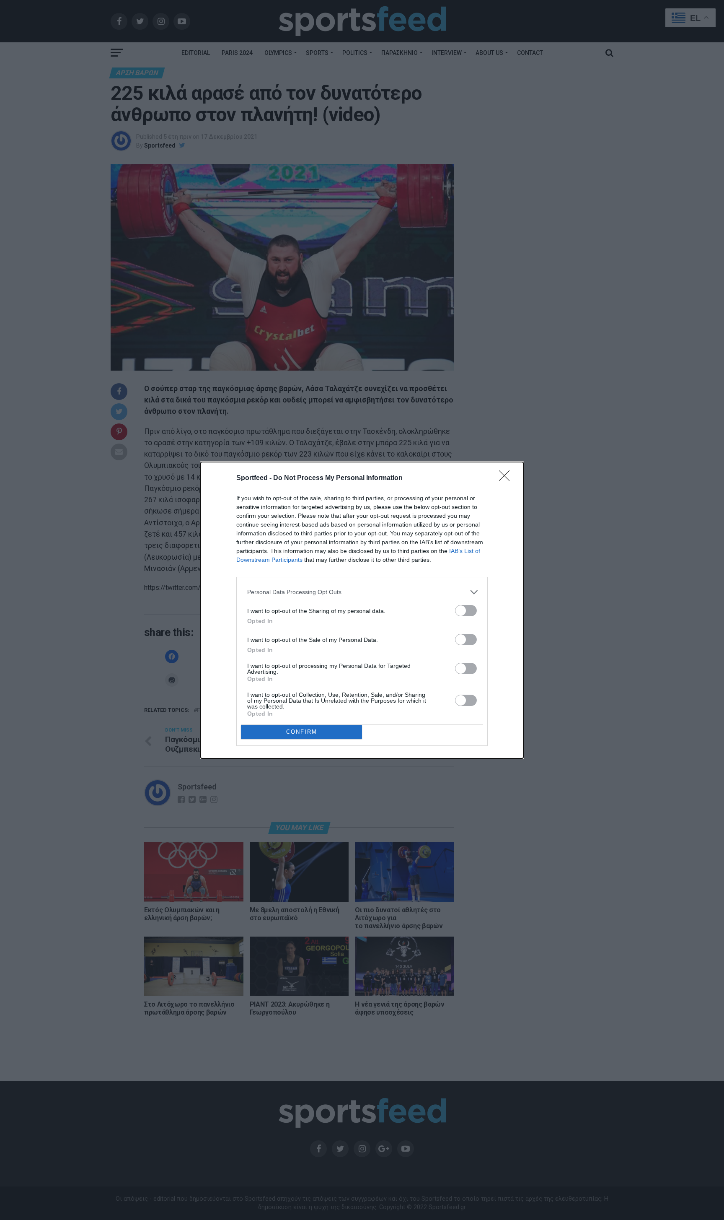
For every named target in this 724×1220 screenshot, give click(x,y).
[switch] (466, 610)
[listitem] (362, 592)
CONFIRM (301, 732)
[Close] (507, 478)
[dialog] (362, 610)
